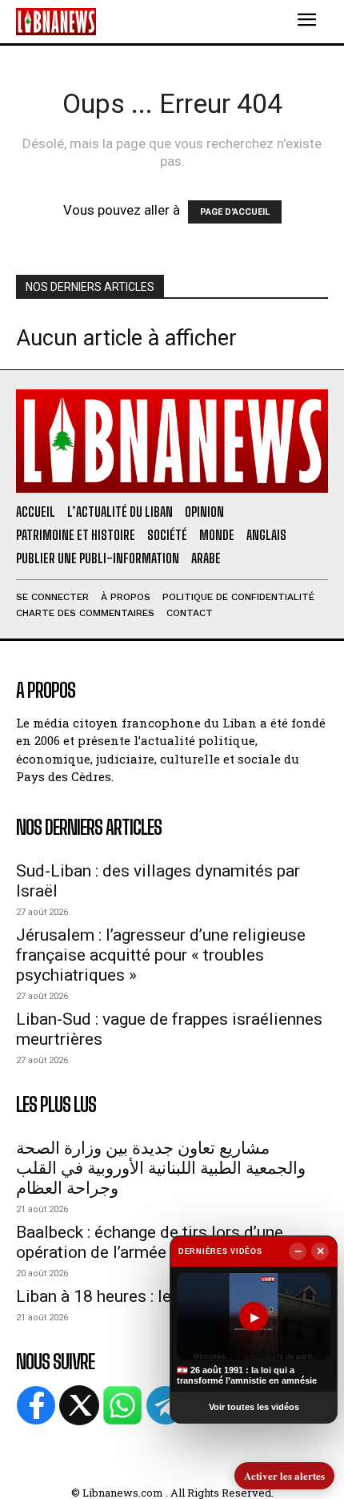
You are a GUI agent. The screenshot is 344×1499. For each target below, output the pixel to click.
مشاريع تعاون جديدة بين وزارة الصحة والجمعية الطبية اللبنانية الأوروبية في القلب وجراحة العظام (161, 1168)
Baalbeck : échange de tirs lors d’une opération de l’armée (149, 1242)
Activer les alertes (284, 1475)
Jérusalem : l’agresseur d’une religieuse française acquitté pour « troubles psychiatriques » (161, 955)
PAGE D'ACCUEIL (235, 212)
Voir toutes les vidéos (254, 1407)
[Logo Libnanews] (56, 21)
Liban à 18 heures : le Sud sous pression (164, 1296)
